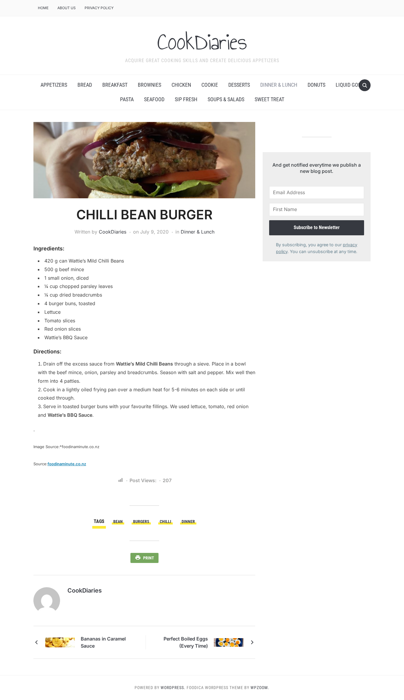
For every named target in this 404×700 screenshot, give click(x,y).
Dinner (188, 521)
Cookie (209, 85)
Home (43, 8)
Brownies (149, 85)
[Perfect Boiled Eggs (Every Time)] (228, 642)
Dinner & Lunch (278, 85)
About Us (66, 8)
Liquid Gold (350, 85)
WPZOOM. (260, 687)
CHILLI (165, 521)
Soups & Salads (226, 99)
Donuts (316, 85)
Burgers (141, 521)
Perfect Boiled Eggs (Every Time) (186, 642)
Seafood (154, 99)
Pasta (127, 99)
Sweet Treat (269, 99)
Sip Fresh (186, 99)
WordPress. (173, 687)
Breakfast (114, 85)
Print (148, 558)
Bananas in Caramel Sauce (103, 642)
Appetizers (54, 85)
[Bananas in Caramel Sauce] (60, 642)
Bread (84, 85)
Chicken (181, 85)
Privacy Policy (99, 8)
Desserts (239, 85)
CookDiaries (202, 42)
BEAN (118, 521)
